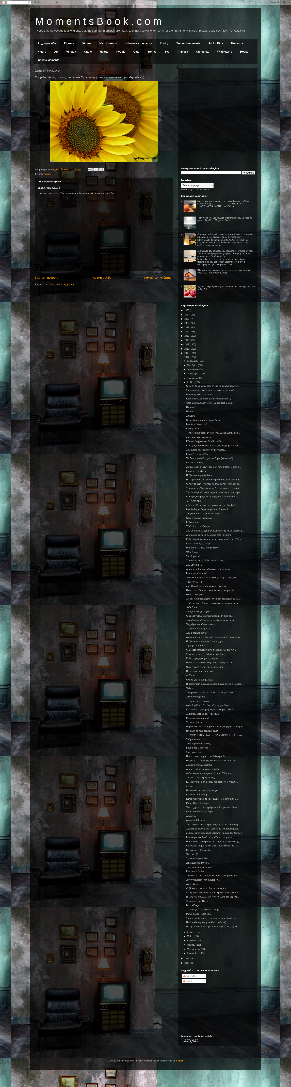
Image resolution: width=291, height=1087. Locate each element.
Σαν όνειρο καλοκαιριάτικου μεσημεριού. (206, 450)
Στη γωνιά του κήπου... (197, 863)
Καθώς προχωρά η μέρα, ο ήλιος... (203, 658)
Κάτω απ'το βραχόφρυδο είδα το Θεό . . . (206, 441)
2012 (187, 963)
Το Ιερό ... (191, 688)
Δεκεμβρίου (193, 361)
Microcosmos (108, 43)
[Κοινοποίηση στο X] (96, 169)
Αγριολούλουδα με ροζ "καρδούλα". (203, 714)
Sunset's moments (188, 43)
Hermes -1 (191, 407)
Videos (86, 43)
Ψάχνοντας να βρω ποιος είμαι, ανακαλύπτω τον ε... (212, 845)
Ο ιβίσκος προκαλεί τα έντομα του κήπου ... (207, 888)
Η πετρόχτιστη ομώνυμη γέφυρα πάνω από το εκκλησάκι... (215, 684)
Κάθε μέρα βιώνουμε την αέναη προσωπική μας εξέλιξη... (214, 539)
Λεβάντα (190, 675)
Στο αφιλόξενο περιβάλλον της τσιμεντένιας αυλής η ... (213, 390)
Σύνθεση (190, 416)
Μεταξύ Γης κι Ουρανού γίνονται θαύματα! (207, 509)
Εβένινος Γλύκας (194, 462)
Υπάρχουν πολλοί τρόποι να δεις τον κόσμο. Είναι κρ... (213, 488)
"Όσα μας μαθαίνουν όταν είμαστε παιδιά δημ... (210, 403)
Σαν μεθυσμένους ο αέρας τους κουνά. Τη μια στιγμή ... (213, 824)
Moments (237, 43)
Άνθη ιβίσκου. (193, 884)
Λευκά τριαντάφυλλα (196, 633)
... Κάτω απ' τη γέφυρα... (198, 701)
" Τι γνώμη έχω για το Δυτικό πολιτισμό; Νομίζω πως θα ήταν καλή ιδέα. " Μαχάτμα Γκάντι (224, 219)
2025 (187, 310)
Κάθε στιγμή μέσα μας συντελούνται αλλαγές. (208, 398)
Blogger (179, 1060)
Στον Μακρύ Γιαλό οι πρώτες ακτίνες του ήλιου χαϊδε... (213, 875)
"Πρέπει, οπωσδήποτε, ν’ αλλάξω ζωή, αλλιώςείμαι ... (212, 577)
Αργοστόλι (191, 816)
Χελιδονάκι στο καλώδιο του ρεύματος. (205, 560)
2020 (187, 331)
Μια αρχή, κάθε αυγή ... (198, 573)
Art (56, 51)
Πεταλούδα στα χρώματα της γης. (202, 790)
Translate (204, 189)
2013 (187, 958)
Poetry (164, 43)
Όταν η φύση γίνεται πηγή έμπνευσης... (205, 667)
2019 (187, 336)
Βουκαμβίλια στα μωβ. (197, 794)
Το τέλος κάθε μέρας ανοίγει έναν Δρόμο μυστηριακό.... (213, 433)
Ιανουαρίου (193, 953)
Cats (136, 51)
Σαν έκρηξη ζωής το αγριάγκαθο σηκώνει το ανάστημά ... (214, 492)
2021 (187, 327)
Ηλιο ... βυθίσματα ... (196, 594)
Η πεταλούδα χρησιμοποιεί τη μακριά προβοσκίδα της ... (213, 841)
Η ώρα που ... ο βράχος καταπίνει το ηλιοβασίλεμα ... (212, 760)
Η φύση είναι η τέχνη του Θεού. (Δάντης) (206, 922)
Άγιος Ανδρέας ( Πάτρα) (197, 611)
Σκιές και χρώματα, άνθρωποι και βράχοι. (206, 654)
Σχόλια (188, 981)
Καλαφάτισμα (193, 428)
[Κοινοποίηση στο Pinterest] (102, 169)
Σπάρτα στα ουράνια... (197, 739)
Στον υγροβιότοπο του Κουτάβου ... (203, 880)
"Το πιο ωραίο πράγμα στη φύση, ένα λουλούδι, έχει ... (213, 918)
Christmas (202, 51)
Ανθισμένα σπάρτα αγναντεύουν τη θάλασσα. (209, 773)
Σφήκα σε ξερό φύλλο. (197, 858)
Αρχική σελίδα (47, 43)
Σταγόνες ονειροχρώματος (199, 437)
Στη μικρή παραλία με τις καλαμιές (203, 513)
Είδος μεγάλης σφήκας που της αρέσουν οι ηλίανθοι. (212, 782)
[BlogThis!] (92, 169)
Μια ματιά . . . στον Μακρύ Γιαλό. (202, 547)
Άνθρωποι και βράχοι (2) (198, 628)
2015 (187, 353)
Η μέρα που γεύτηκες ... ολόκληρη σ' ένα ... (207, 756)
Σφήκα (189, 786)
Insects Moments (48, 60)
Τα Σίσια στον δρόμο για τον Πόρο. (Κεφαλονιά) (209, 458)
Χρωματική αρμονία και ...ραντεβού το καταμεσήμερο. (212, 828)
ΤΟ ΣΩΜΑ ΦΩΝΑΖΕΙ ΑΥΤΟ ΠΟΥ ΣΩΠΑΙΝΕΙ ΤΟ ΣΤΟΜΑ (214, 735)
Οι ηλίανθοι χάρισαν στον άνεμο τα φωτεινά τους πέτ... (213, 386)
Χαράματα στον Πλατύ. (197, 901)
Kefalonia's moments (138, 43)
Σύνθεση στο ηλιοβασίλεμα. (199, 765)
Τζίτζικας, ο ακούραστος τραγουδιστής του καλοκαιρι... (213, 603)
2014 (187, 357)
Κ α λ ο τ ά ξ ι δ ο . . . (197, 871)
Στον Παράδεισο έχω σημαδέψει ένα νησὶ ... (207, 586)
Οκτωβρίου (192, 369)
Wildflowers (224, 51)
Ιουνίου (191, 932)
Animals (182, 51)
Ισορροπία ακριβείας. (196, 471)
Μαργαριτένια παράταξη (198, 718)
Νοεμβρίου (192, 365)
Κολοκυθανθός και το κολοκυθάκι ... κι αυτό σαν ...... (212, 799)
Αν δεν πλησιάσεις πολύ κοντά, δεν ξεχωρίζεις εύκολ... (213, 599)
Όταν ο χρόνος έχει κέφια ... (200, 543)
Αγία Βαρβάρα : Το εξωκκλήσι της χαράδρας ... (209, 705)
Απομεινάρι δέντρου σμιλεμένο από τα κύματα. (209, 535)
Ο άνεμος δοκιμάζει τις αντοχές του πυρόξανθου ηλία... (213, 496)
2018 (187, 340)
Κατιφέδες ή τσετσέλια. (197, 454)
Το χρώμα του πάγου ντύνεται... (202, 624)
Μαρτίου (191, 945)
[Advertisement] (218, 93)
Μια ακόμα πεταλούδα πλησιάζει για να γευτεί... (210, 837)
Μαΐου (190, 936)
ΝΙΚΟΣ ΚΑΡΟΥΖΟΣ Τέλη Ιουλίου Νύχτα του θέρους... (212, 897)
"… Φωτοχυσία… (194, 501)
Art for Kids (215, 43)
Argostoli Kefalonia (195, 820)
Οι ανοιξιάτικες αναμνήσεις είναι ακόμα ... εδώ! (209, 709)
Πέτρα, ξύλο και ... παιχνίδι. (200, 671)
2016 (187, 349)
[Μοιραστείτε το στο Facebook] (99, 169)
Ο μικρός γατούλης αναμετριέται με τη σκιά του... (210, 616)
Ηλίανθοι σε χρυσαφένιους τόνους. (203, 731)
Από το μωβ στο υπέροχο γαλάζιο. (203, 769)
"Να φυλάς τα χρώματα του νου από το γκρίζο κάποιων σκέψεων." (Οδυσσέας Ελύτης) (224, 271)
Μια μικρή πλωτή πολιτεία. (199, 394)
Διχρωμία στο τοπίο (195, 645)
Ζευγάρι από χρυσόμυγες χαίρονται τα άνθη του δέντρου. (214, 833)
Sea (167, 51)
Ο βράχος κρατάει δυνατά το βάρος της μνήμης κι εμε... (213, 445)
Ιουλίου (191, 382)
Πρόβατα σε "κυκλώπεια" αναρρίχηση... (205, 641)
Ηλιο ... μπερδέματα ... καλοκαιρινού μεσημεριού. (210, 590)
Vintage (71, 51)
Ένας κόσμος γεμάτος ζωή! (199, 867)
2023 (187, 319)
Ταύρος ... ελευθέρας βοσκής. (200, 777)
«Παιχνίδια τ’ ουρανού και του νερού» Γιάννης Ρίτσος (212, 892)
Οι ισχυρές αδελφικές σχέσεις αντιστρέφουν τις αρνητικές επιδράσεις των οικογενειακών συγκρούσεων (225, 235)
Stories (151, 51)
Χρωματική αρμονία (195, 722)
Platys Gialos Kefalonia (197, 803)
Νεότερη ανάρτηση (47, 277)
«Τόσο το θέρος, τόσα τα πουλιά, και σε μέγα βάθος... (212, 505)
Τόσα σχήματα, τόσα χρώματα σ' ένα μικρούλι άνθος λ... (214, 807)
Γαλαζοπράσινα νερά (196, 424)
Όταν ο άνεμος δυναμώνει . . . (201, 518)
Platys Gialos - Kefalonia (198, 914)
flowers (47, 174)
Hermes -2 (191, 411)
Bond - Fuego (192, 905)
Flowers (69, 43)
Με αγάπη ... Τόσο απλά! (198, 850)
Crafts (88, 51)
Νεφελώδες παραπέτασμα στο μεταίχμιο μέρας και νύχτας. (215, 726)
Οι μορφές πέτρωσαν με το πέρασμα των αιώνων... (211, 650)
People (120, 51)
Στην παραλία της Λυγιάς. (198, 743)
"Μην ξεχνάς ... (193, 552)
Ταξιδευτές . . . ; (194, 582)
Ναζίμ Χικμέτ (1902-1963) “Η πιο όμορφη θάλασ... (210, 662)
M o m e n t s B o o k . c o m (98, 21)
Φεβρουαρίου (194, 949)
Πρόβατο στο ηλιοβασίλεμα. (199, 475)
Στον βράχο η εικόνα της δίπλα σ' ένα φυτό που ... (210, 692)
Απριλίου (192, 940)
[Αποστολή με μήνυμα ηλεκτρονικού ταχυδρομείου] (89, 169)
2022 (187, 323)
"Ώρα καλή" (192, 854)
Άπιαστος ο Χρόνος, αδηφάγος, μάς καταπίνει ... (210, 569)
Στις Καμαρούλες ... (195, 556)
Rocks (244, 51)
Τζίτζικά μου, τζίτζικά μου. (199, 526)
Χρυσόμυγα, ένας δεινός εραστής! (202, 909)
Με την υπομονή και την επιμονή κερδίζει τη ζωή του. (212, 926)
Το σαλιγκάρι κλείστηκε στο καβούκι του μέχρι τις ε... (212, 620)
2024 (187, 314)
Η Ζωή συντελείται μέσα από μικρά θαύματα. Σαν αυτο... (214, 479)
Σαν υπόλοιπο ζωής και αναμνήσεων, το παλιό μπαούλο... (215, 530)
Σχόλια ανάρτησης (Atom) (61, 284)
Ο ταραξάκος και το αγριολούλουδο (203, 420)
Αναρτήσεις (191, 976)
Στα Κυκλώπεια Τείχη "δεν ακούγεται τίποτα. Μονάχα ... (213, 467)
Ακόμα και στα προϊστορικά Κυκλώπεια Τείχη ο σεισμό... (214, 637)
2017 (187, 344)
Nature (42, 51)
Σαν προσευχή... (194, 752)
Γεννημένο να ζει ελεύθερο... (200, 811)
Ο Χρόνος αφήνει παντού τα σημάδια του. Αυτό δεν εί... (213, 484)
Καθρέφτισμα (192, 522)
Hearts (104, 51)
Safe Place (191, 607)
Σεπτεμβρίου (193, 373)
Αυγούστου (193, 378)
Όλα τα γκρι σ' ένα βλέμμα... (200, 679)
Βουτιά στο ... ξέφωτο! (197, 748)
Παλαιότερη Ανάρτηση (158, 277)
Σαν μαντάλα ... (194, 565)
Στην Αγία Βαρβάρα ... (197, 696)
